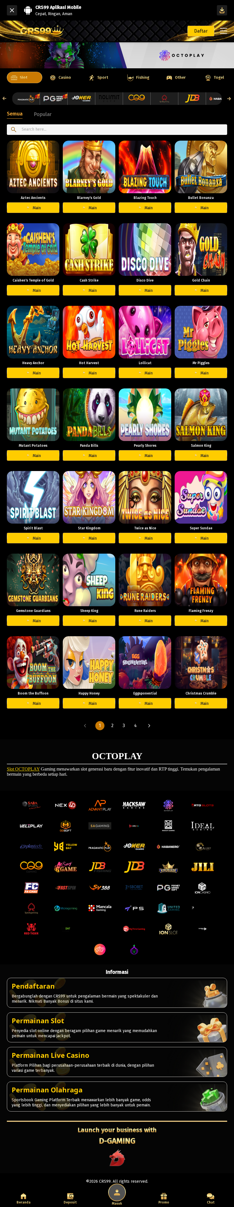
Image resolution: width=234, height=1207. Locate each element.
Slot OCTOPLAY (23, 769)
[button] (85, 725)
